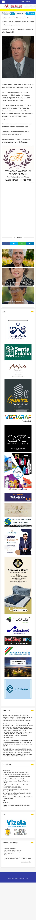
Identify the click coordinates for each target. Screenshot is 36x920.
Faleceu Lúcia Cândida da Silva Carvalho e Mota (17, 282)
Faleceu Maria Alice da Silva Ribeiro (13, 301)
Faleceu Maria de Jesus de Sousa (13, 264)
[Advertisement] (18, 216)
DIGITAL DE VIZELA (26, 2)
